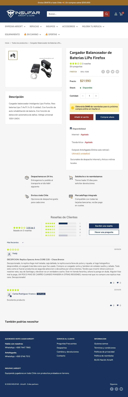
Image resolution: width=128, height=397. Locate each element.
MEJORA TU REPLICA (92, 26)
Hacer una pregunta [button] (104, 232)
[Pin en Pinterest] (108, 71)
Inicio (7, 43)
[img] (13, 249)
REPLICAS (34, 26)
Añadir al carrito (81, 117)
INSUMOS (50, 26)
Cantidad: (74, 96)
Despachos (62, 348)
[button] (76, 63)
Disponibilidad (79, 129)
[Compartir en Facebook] (103, 71)
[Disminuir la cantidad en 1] (82, 96)
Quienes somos (101, 343)
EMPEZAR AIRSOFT (14, 26)
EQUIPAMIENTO (12, 34)
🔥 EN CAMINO (31, 34)
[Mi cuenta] (116, 14)
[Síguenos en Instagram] (116, 389)
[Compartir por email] (117, 71)
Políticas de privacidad (104, 352)
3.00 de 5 (30, 228)
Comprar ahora (107, 117)
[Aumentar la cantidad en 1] (96, 96)
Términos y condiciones (105, 348)
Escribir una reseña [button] (104, 226)
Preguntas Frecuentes (66, 343)
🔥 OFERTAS (51, 34)
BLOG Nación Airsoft (103, 360)
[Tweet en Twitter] (112, 71)
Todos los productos (20, 43)
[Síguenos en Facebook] (112, 389)
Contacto (61, 356)
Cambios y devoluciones (68, 352)
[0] (120, 13)
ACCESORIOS (68, 26)
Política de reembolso (104, 356)
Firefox (73, 72)
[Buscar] (106, 14)
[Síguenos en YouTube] (121, 389)
